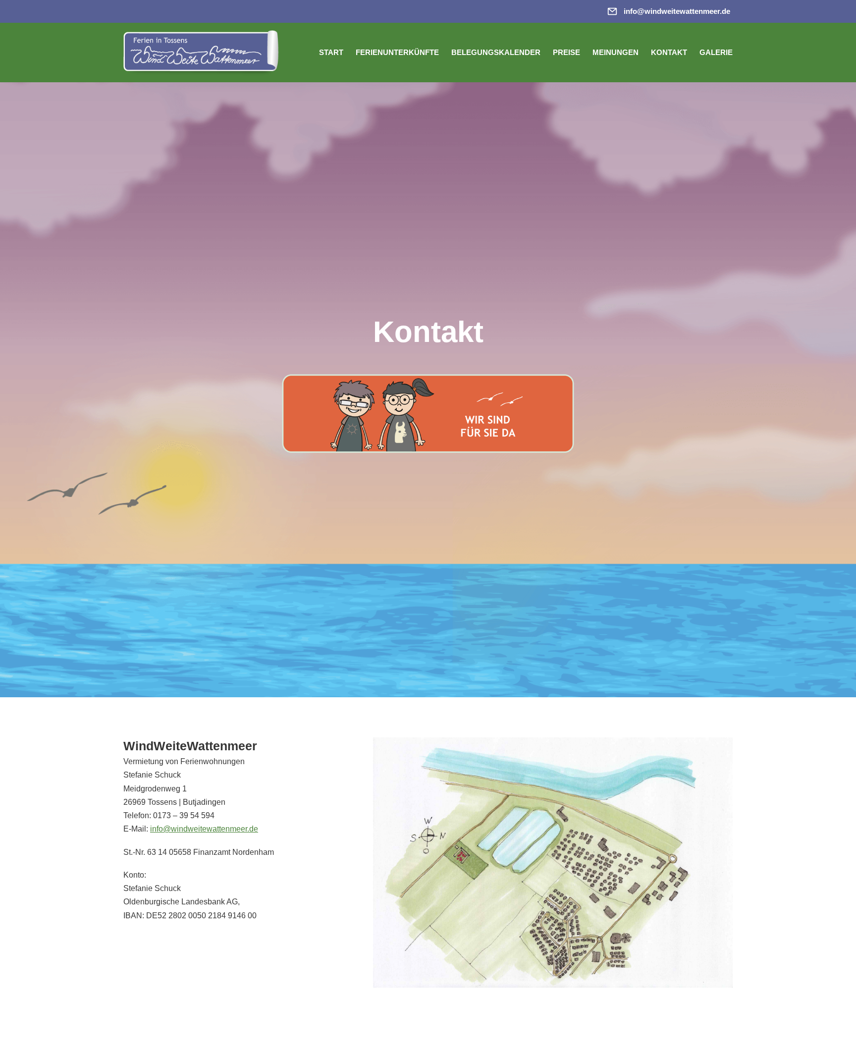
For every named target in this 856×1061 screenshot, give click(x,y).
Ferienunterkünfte (397, 52)
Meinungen (615, 52)
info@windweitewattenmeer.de (204, 829)
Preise (566, 52)
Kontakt (669, 52)
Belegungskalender (495, 52)
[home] (205, 52)
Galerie (716, 52)
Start (331, 52)
